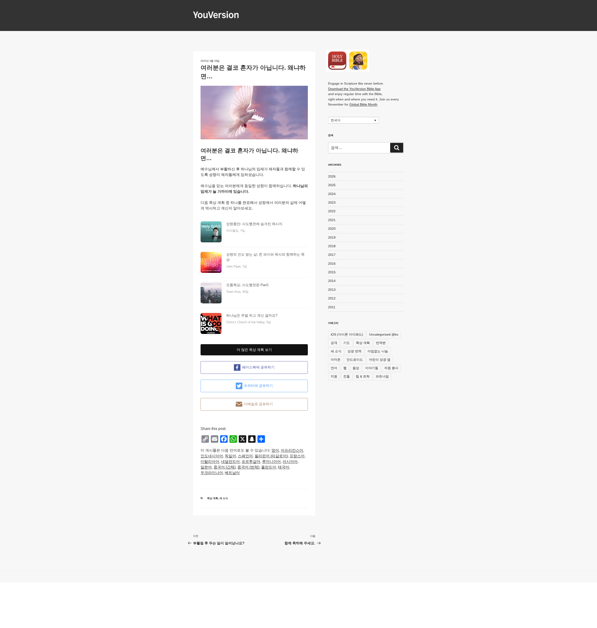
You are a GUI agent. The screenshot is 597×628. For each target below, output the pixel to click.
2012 (332, 298)
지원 (334, 376)
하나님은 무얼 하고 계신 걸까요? (251, 315)
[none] (353, 120)
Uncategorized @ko (383, 334)
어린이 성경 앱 (379, 359)
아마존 (335, 359)
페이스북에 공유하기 (258, 367)
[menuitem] (275, 450)
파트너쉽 (382, 376)
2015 (332, 272)
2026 (332, 176)
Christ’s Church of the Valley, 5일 (248, 322)
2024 (332, 194)
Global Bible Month (363, 104)
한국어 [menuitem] (335, 120)
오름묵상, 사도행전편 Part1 (247, 285)
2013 (332, 290)
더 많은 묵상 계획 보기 (254, 350)
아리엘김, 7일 (235, 230)
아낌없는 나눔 (378, 351)
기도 (346, 343)
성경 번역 (354, 351)
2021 (332, 220)
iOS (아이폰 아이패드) (347, 334)
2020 (332, 228)
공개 (334, 343)
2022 (332, 211)
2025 (332, 185)
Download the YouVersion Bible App (354, 89)
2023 (332, 202)
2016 (332, 263)
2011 (331, 307)
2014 (332, 281)
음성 (356, 368)
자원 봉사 (391, 368)
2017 (332, 255)
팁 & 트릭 (363, 376)
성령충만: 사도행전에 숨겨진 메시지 (254, 224)
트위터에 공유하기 (258, 386)
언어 (334, 368)
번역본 (381, 343)
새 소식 (223, 498)
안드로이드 (355, 359)
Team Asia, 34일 (237, 291)
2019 (332, 237)
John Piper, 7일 (236, 266)
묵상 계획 (212, 498)
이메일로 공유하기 (258, 404)
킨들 (346, 376)
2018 (332, 246)
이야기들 (371, 368)
